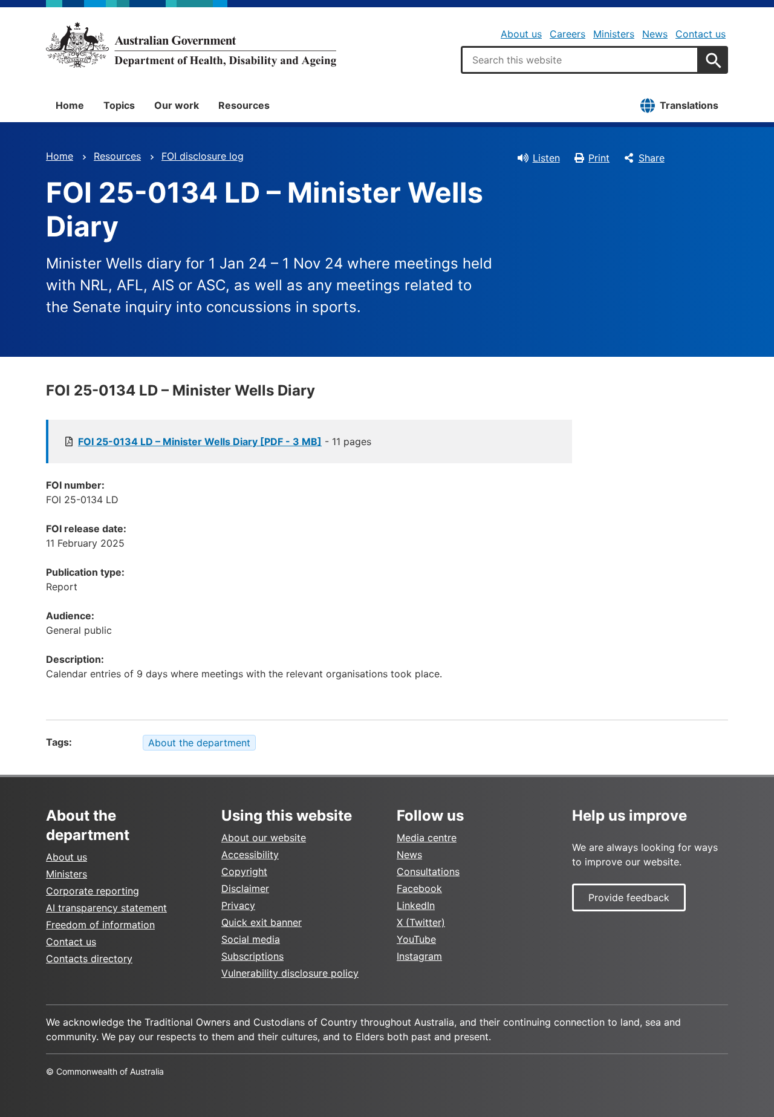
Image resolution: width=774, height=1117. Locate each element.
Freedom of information (100, 925)
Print (599, 158)
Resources (244, 105)
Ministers (613, 34)
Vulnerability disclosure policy (290, 973)
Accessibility (250, 854)
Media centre (427, 838)
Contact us (700, 34)
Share (652, 158)
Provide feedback (628, 897)
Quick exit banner (261, 922)
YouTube (416, 939)
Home (70, 105)
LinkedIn (416, 905)
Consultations (428, 871)
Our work (176, 105)
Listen (546, 158)
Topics (119, 105)
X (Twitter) (421, 922)
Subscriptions (252, 956)
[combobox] (580, 60)
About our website (263, 838)
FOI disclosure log (202, 156)
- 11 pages (224, 441)
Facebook (419, 888)
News (655, 34)
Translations (689, 105)
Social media (250, 939)
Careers (567, 34)
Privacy (238, 905)
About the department (199, 743)
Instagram (419, 956)
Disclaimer (245, 888)
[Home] (191, 45)
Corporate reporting (92, 891)
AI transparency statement (106, 908)
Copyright (244, 871)
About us (521, 34)
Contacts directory (89, 959)
